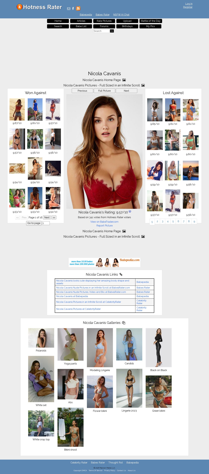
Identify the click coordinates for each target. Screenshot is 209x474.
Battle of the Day (150, 20)
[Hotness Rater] (40, 9)
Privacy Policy (109, 470)
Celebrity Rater (141, 302)
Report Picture (104, 225)
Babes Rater (103, 14)
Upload (127, 20)
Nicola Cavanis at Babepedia (72, 296)
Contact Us (121, 470)
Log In (188, 3)
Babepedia (86, 14)
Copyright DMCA (80, 470)
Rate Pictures (104, 20)
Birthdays (127, 26)
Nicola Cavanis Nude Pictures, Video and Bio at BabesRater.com (91, 292)
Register (187, 7)
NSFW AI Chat (121, 14)
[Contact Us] (68, 8)
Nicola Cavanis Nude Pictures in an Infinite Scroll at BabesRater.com (93, 287)
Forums (104, 26)
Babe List (81, 26)
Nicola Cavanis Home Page (102, 80)
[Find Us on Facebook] (73, 8)
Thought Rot (115, 462)
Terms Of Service (95, 470)
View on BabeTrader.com (104, 221)
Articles (81, 20)
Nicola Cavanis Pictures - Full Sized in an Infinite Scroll (102, 85)
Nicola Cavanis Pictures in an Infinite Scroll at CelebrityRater (88, 302)
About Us (131, 470)
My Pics (150, 26)
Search (58, 26)
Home (58, 20)
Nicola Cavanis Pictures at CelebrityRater (78, 309)
